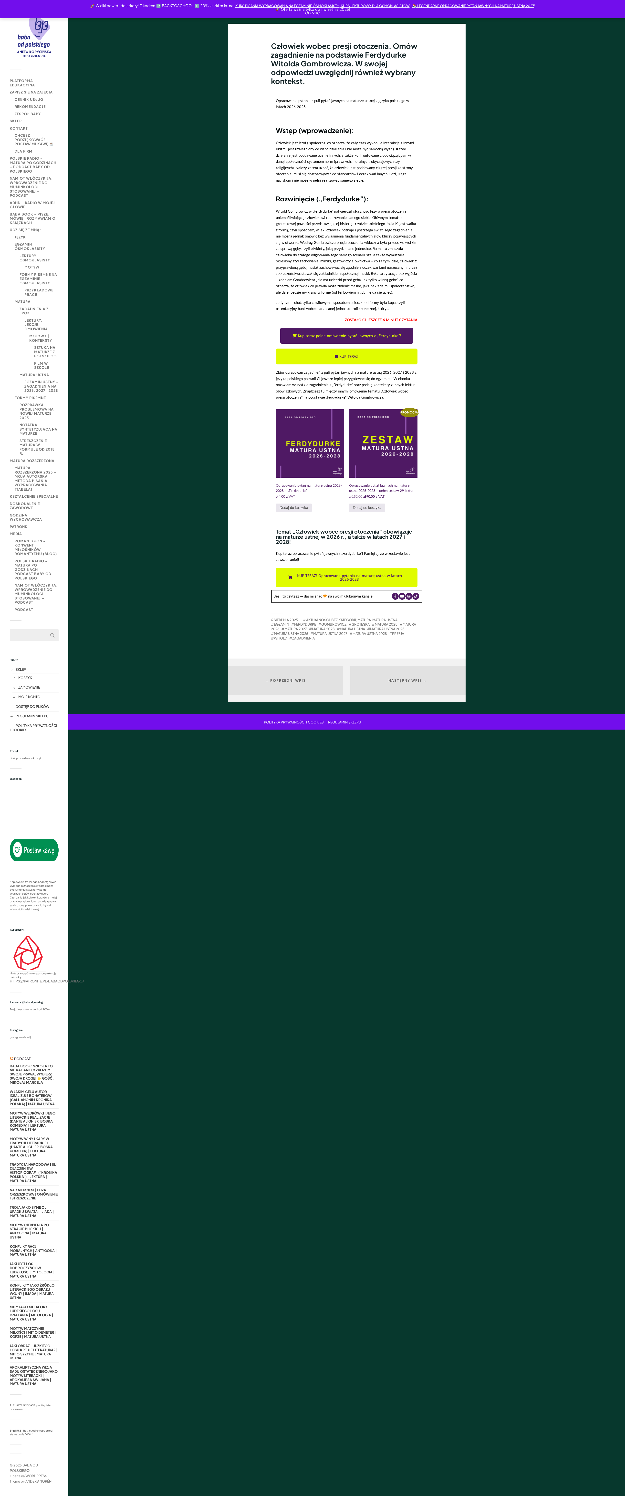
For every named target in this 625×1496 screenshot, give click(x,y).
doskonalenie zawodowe (25, 505)
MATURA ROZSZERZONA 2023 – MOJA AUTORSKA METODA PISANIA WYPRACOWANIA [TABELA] (35, 478)
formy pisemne (30, 397)
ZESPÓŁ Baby (28, 114)
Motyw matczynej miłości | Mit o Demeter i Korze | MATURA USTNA (33, 1332)
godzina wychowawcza (26, 517)
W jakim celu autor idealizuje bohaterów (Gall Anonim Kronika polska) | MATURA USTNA (32, 1098)
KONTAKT (19, 128)
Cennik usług (29, 99)
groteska (361, 624)
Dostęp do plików (32, 706)
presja (398, 633)
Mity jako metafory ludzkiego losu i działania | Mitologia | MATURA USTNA (31, 1313)
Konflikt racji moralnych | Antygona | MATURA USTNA (33, 1250)
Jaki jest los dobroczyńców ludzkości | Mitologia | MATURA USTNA (32, 1270)
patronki (19, 526)
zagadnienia (303, 638)
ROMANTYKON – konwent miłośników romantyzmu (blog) (36, 547)
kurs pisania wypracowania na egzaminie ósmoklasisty (287, 5)
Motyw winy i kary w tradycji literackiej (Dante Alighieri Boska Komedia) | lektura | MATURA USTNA (31, 1147)
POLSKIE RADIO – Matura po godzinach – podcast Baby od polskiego (33, 164)
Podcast (24, 609)
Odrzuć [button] (312, 13)
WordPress (36, 1476)
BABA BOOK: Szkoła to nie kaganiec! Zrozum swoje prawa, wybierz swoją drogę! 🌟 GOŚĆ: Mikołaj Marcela (32, 1074)
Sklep (16, 121)
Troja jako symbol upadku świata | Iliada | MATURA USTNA (32, 1211)
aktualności (318, 620)
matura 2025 (386, 624)
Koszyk (25, 677)
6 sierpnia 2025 (284, 620)
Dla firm (23, 151)
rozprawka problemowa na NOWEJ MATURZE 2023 (37, 411)
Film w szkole (41, 365)
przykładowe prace (38, 292)
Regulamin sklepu (32, 716)
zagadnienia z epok (34, 311)
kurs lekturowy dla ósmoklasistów (375, 5)
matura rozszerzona (32, 460)
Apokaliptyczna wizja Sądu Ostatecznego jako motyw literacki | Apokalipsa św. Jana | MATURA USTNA (34, 1375)
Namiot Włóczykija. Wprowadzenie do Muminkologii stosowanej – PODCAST (31, 186)
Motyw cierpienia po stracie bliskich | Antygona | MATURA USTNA (29, 1231)
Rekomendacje (30, 106)
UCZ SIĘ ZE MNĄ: (25, 229)
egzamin (281, 624)
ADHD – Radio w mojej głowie (32, 204)
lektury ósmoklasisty (35, 257)
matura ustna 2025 (387, 629)
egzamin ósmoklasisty (30, 246)
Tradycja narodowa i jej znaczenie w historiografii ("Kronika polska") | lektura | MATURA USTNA (33, 1172)
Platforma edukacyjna (22, 82)
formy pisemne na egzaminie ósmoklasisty (38, 278)
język (20, 237)
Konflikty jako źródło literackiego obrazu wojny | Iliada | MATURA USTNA (32, 1291)
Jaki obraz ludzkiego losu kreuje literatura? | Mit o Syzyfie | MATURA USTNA (34, 1352)
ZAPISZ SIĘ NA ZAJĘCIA (31, 92)
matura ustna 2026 (291, 633)
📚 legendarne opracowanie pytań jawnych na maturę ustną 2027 (473, 5)
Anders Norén (38, 1481)
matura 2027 (295, 629)
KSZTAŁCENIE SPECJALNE (34, 496)
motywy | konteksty (40, 338)
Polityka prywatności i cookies (294, 722)
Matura (23, 301)
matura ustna (352, 629)
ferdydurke (305, 624)
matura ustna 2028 (370, 633)
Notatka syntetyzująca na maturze (38, 429)
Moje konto (29, 696)
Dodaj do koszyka (294, 507)
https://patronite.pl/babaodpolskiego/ (47, 981)
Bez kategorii (343, 620)
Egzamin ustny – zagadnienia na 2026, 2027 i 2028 (41, 386)
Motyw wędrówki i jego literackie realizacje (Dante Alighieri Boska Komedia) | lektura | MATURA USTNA (32, 1121)
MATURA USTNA (34, 374)
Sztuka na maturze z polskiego (45, 351)
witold (280, 638)
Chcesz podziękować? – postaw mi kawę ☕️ (34, 139)
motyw (31, 267)
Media (16, 533)
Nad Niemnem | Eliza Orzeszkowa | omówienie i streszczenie (34, 1194)
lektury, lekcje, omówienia (36, 324)
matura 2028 (323, 629)
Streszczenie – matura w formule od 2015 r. (37, 447)
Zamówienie (29, 687)
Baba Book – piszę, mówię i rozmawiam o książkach (32, 218)
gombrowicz (333, 624)
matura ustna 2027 (330, 633)
